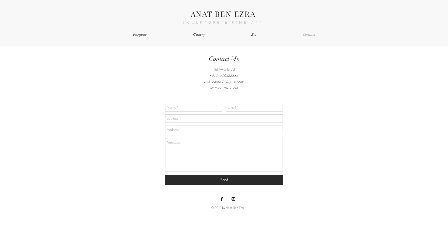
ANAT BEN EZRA (223, 14)
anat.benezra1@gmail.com (224, 81)
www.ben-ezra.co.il (224, 87)
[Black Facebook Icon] (221, 199)
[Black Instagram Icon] (233, 199)
